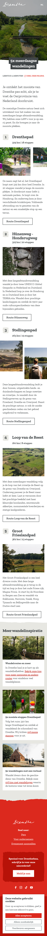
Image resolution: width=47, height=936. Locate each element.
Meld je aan (23, 873)
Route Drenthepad (17, 221)
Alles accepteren (23, 915)
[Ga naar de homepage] (14, 4)
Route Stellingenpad (18, 421)
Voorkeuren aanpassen (23, 928)
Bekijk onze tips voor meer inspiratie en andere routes (23, 675)
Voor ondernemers (23, 839)
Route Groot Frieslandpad (21, 614)
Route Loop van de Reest (20, 518)
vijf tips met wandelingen (19, 782)
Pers (23, 834)
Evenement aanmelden (23, 843)
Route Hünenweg (17, 317)
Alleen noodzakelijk (23, 922)
